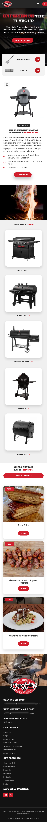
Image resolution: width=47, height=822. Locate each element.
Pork (9, 489)
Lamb (9, 599)
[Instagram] (11, 795)
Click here (7, 722)
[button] (38, 4)
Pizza (9, 544)
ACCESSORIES (23, 59)
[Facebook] (5, 795)
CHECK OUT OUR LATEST (23, 468)
